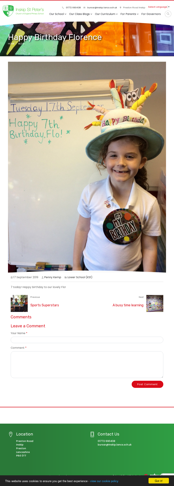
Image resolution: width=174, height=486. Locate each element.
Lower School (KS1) (79, 277)
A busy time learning (128, 305)
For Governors (151, 14)
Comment (17, 348)
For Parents (128, 14)
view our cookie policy (104, 481)
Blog (21, 43)
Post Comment (147, 384)
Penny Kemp (52, 277)
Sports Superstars (44, 305)
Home (11, 43)
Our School (56, 14)
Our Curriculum (105, 14)
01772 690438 (73, 7)
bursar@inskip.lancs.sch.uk (102, 7)
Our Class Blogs (79, 14)
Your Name (18, 333)
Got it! (159, 481)
